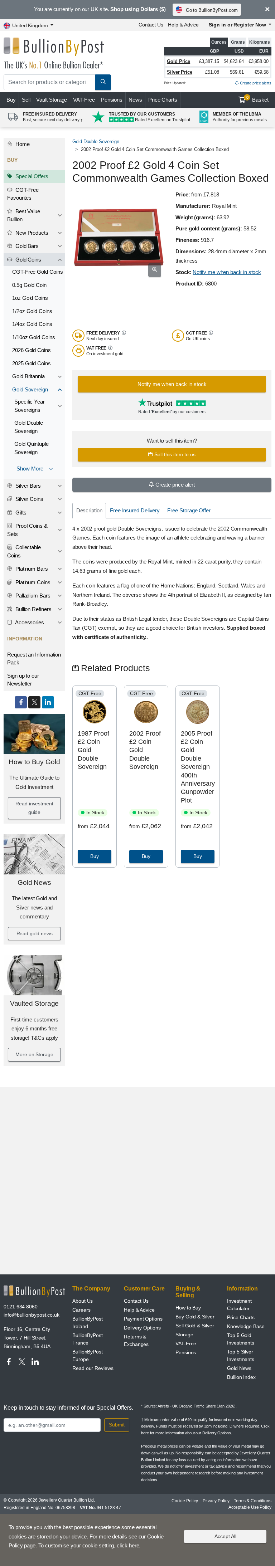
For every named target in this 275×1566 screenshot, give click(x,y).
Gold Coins (27, 260)
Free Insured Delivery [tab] (135, 510)
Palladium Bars (32, 595)
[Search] (103, 82)
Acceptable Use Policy (249, 1507)
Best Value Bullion (23, 215)
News (135, 100)
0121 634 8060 (21, 1306)
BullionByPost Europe (87, 1355)
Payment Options (143, 1319)
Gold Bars (26, 246)
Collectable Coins (24, 551)
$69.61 (237, 72)
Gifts (20, 512)
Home (22, 144)
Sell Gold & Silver (194, 1325)
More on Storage (34, 1054)
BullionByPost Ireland (87, 1322)
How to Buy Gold (34, 762)
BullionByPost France (87, 1339)
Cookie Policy (185, 1500)
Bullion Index (241, 1377)
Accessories (29, 622)
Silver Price (179, 72)
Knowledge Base (246, 1326)
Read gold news (34, 933)
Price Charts (162, 100)
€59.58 (262, 72)
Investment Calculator (239, 1304)
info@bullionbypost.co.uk (31, 1315)
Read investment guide (34, 808)
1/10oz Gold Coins (33, 337)
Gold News (34, 882)
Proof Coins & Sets (27, 530)
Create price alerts (255, 83)
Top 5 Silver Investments (240, 1355)
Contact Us (151, 25)
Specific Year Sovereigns (29, 406)
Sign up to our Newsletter (23, 680)
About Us (82, 1301)
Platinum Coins (32, 582)
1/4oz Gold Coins (32, 324)
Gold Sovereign (30, 389)
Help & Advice (183, 25)
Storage (184, 1334)
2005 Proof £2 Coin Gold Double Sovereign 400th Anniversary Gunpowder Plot (197, 767)
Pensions (111, 100)
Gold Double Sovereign (28, 427)
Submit (117, 1425)
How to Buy (188, 1308)
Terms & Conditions (252, 1500)
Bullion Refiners (33, 609)
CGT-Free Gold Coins (37, 272)
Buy (11, 100)
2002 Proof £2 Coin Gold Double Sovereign (144, 750)
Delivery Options (142, 1328)
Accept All (225, 1536)
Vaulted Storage (34, 1003)
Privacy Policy (216, 1500)
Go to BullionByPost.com (212, 10)
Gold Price (178, 61)
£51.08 (212, 72)
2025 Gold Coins (31, 363)
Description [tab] (89, 510)
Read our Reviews (93, 1368)
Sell (26, 100)
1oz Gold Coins (30, 298)
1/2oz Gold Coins (32, 311)
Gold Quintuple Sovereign (31, 448)
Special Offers (31, 176)
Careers (81, 1310)
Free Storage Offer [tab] (189, 510)
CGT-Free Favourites (23, 194)
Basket (257, 99)
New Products (31, 233)
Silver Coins (28, 499)
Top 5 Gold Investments (240, 1339)
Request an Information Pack (34, 659)
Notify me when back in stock (227, 272)
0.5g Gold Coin (29, 285)
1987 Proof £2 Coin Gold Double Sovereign (93, 750)
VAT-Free (84, 100)
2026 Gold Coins (31, 350)
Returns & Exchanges (136, 1340)
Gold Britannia (28, 376)
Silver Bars (27, 486)
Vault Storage (51, 100)
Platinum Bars (31, 569)
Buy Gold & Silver (194, 1316)
